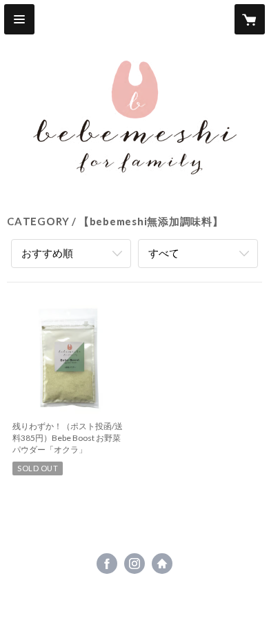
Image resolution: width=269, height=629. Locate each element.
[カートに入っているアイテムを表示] (250, 19)
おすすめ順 (47, 253)
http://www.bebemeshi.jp (162, 563)
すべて (163, 253)
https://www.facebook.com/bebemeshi (107, 563)
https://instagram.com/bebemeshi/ (134, 563)
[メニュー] (19, 19)
